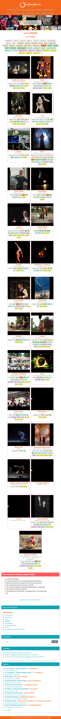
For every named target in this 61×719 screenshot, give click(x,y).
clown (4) (23, 40)
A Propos (16, 13)
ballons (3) (12, 45)
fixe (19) (15, 50)
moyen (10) (37, 48)
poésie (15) (21, 53)
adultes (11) (31, 50)
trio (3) (7, 48)
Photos (7, 627)
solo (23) (50, 45)
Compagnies (9, 623)
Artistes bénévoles (11, 625)
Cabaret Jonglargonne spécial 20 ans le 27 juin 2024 (21, 655)
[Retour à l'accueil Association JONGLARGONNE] (30, 2)
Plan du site (24, 717)
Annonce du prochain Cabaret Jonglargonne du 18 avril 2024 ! (24, 657)
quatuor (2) (13, 48)
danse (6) (36, 40)
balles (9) (27, 43)
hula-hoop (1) (36, 45)
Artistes (7, 621)
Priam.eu (49, 717)
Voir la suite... (7, 710)
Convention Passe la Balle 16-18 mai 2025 (18, 653)
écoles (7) (38, 50)
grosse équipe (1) (21, 48)
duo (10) (56, 45)
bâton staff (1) (27, 45)
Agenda (44, 13)
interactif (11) (36, 53)
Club (22, 13)
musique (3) (43, 40)
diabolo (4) (21, 43)
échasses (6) (52, 43)
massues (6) (34, 43)
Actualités (6, 648)
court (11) (30, 48)
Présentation (9, 615)
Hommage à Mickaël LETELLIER (15, 629)
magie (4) (8, 43)
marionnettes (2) (52, 40)
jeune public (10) (23, 50)
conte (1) (14, 43)
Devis (6, 619)
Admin (31, 717)
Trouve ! (55, 641)
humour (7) (53, 50)
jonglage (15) (9, 40)
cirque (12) (16, 40)
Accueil (9, 13)
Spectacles (30, 13)
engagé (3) (29, 53)
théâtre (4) (29, 40)
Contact (51, 13)
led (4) (45, 43)
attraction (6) (8, 50)
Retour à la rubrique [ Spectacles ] (30, 600)
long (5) (43, 48)
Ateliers (37, 13)
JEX (29, 717)
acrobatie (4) (19, 45)
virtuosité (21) (45, 50)
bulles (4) (5, 45)
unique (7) (43, 45)
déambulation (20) (51, 48)
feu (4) (40, 43)
